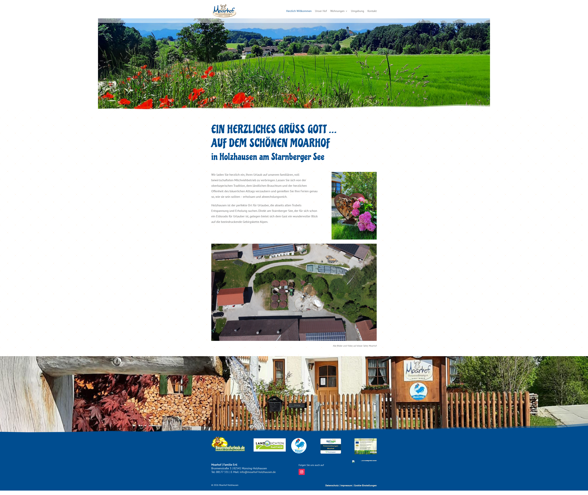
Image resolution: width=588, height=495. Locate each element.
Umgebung (357, 11)
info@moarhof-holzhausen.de (258, 472)
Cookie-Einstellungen (365, 485)
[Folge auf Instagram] (302, 472)
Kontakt (372, 11)
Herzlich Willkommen (299, 11)
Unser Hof (321, 11)
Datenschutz (332, 485)
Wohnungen (337, 11)
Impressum (346, 485)
